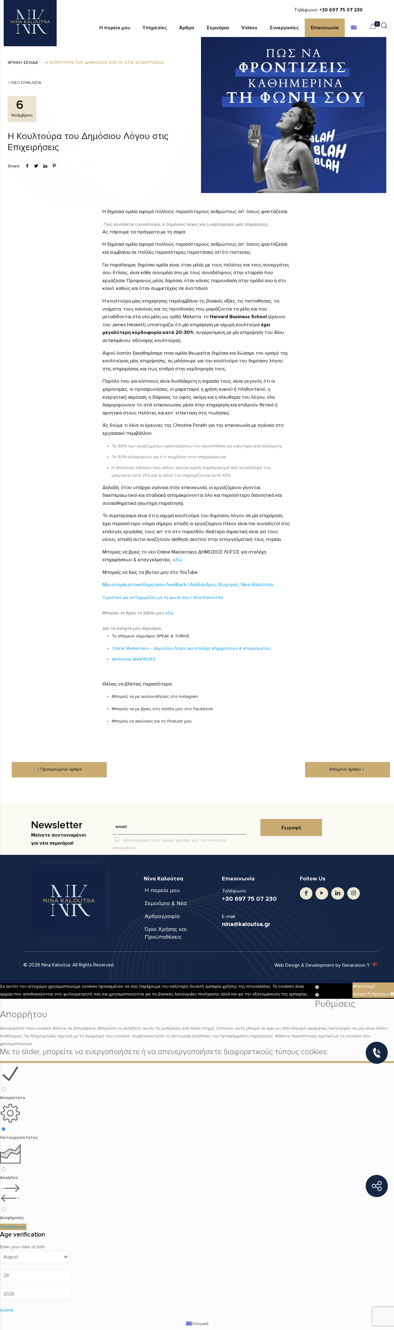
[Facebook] (306, 893)
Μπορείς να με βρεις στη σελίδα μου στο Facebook (162, 708)
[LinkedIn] (337, 893)
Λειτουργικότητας (19, 1137)
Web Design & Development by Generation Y (322, 965)
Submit (6, 1310)
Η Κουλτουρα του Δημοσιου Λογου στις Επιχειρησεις (104, 62)
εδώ (177, 560)
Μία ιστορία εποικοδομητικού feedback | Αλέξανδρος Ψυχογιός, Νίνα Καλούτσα (188, 585)
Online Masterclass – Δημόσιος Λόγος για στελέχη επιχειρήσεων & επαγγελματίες (191, 648)
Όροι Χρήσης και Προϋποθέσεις (166, 933)
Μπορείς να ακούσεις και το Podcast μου (152, 721)
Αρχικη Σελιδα (23, 62)
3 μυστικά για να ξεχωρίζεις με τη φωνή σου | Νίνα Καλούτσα (163, 597)
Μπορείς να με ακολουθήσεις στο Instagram (155, 696)
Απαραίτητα (12, 1097)
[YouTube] (322, 893)
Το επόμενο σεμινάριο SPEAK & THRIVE (151, 636)
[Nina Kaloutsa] (30, 23)
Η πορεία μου (162, 890)
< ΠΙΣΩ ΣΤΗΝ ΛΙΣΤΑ (24, 82)
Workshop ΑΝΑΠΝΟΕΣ (134, 659)
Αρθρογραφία (162, 916)
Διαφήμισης (12, 1217)
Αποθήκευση (13, 1226)
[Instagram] (353, 893)
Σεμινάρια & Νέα (166, 903)
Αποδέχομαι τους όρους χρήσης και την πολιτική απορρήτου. (169, 844)
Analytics (9, 1177)
